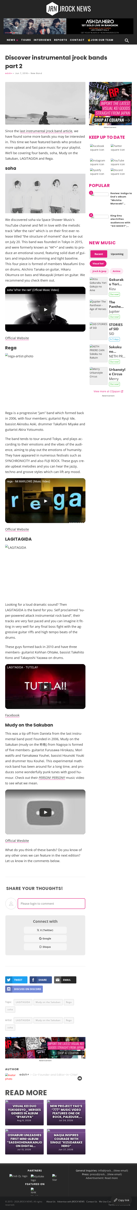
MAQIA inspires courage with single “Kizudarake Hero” (66, 1140)
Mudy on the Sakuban (48, 1002)
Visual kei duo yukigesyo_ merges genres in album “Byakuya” (24, 1111)
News (11, 40)
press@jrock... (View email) (106, 1174)
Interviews (42, 40)
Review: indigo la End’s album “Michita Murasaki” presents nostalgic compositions (121, 204)
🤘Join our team (100, 40)
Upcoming (117, 254)
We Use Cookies (107, 1201)
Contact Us (91, 1201)
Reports (60, 40)
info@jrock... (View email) (113, 1170)
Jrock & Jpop (99, 271)
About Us (50, 1201)
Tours (26, 40)
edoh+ (8, 73)
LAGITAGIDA (23, 1002)
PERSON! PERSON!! (52, 777)
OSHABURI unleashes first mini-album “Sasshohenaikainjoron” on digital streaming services (24, 1140)
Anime (116, 271)
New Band (36, 73)
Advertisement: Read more (102, 1178)
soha (10, 1009)
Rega (69, 1002)
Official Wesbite (17, 840)
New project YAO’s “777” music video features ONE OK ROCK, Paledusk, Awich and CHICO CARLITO (66, 1111)
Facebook (12, 715)
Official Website (17, 338)
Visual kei (98, 263)
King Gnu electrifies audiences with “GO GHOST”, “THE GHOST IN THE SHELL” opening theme (120, 226)
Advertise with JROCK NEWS (71, 1201)
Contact (77, 40)
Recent (99, 254)
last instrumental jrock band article (46, 131)
